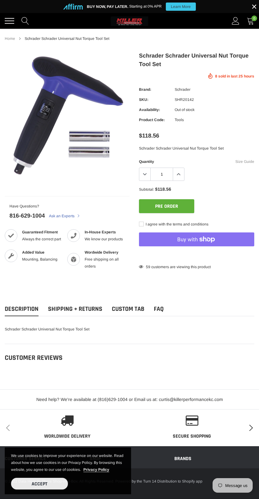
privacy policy (96, 469)
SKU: (143, 99)
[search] (25, 21)
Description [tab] (22, 309)
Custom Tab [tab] (128, 309)
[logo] (129, 21)
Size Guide (244, 161)
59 (148, 267)
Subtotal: (146, 189)
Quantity (146, 161)
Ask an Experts (62, 216)
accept (39, 484)
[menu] (9, 21)
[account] (235, 21)
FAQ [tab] (159, 309)
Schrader (182, 89)
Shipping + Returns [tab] (75, 309)
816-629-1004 (27, 216)
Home (10, 38)
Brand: (145, 89)
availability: (149, 110)
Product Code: (152, 120)
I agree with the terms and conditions (176, 224)
